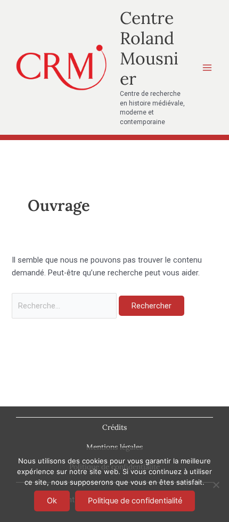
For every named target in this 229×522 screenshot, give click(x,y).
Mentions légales (114, 447)
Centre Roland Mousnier (149, 48)
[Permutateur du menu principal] (207, 67)
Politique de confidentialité (135, 500)
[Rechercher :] (65, 306)
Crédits (114, 427)
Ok (52, 500)
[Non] (215, 484)
